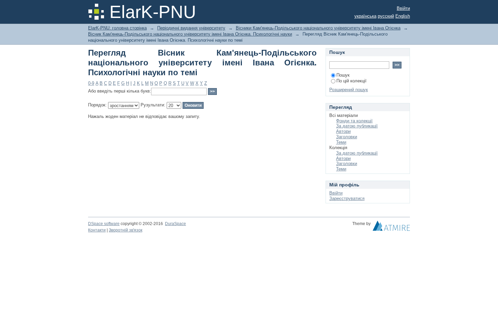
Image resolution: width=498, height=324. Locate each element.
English (402, 16)
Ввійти (403, 8)
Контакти (97, 230)
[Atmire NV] (391, 227)
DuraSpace (175, 223)
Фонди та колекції (354, 120)
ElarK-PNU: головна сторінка (117, 28)
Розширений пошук (348, 89)
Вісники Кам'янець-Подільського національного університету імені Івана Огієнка (318, 28)
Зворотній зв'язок (125, 230)
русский (386, 16)
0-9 (91, 83)
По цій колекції (351, 80)
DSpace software (104, 223)
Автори (343, 131)
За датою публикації (357, 125)
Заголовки (346, 136)
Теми (341, 142)
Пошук (343, 75)
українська (365, 16)
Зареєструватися (347, 198)
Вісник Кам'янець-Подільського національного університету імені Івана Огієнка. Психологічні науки (190, 34)
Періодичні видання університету (191, 28)
